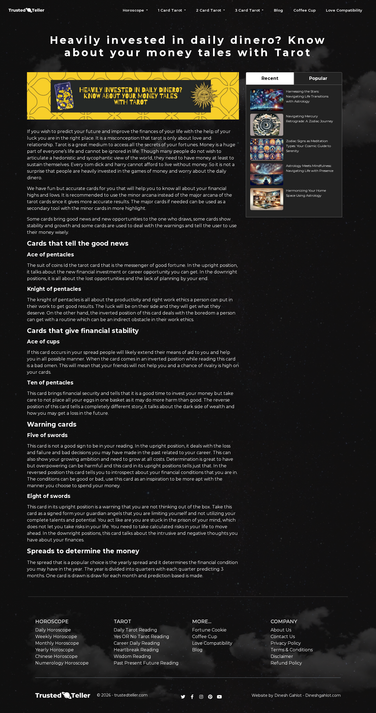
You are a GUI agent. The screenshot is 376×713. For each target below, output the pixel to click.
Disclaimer (282, 656)
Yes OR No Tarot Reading (141, 636)
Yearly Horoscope (54, 649)
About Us (281, 630)
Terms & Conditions (292, 649)
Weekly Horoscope (56, 636)
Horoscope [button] (134, 10)
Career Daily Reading (137, 643)
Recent (269, 78)
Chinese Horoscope (56, 656)
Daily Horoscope (53, 630)
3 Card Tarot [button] (248, 10)
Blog (278, 10)
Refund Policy (286, 663)
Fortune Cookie (209, 630)
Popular (318, 78)
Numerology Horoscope (62, 663)
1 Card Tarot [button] (170, 10)
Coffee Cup (304, 10)
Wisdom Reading (132, 656)
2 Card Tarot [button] (209, 10)
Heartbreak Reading (136, 649)
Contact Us (283, 636)
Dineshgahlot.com (323, 695)
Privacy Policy (286, 643)
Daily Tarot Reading (135, 630)
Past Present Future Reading (146, 663)
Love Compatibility (344, 10)
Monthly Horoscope (57, 643)
